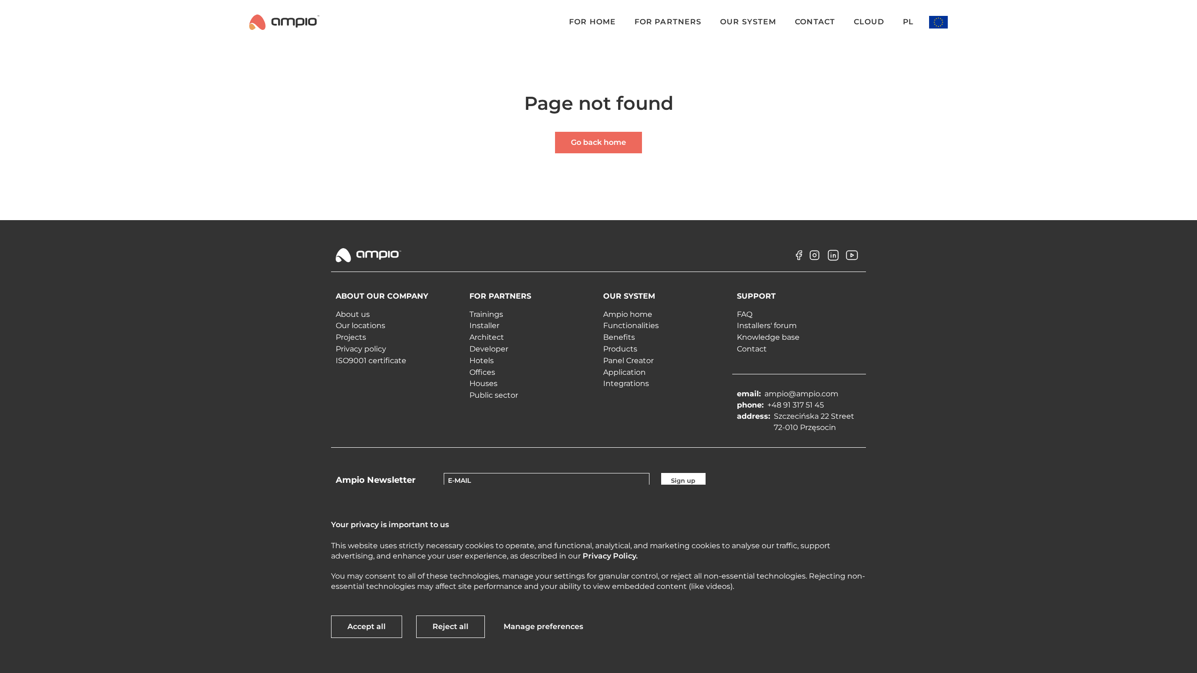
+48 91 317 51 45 (795, 405)
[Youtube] (852, 262)
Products (620, 348)
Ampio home (627, 314)
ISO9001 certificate (371, 360)
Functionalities (631, 325)
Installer (484, 325)
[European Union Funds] (938, 22)
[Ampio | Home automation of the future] (284, 21)
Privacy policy (361, 348)
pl (908, 21)
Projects (351, 337)
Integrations (626, 383)
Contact (752, 348)
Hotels (481, 360)
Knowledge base (768, 337)
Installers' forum (767, 325)
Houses (483, 383)
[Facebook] (795, 262)
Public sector (493, 395)
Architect (486, 337)
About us (353, 314)
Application (624, 372)
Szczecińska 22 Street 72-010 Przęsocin (814, 422)
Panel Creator (628, 360)
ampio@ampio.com (801, 393)
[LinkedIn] (833, 262)
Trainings (486, 314)
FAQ (744, 314)
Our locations (360, 325)
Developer (488, 348)
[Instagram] (814, 262)
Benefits (619, 337)
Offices (482, 372)
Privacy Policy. (610, 555)
